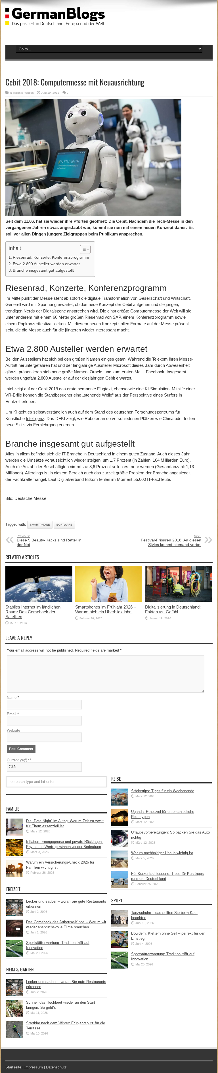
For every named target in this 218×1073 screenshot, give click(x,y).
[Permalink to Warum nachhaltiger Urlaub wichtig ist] (119, 866)
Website (13, 730)
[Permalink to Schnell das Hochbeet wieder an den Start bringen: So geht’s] (14, 1016)
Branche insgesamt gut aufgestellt (43, 270)
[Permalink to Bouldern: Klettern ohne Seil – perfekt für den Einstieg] (119, 947)
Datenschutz (56, 1067)
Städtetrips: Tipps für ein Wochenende (162, 791)
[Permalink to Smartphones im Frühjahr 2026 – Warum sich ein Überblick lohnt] (108, 600)
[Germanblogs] (55, 21)
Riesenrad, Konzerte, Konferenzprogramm (51, 257)
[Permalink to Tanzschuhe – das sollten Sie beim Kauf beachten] (119, 926)
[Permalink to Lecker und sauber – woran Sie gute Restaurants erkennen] (14, 915)
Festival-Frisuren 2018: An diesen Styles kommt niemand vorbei (171, 540)
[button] (82, 249)
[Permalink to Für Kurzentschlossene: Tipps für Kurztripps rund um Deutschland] (119, 887)
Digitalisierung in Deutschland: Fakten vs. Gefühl (173, 609)
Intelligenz (35, 418)
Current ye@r (19, 760)
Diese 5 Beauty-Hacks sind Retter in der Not (49, 540)
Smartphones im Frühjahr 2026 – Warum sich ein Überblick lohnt (105, 609)
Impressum (33, 1067)
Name (11, 697)
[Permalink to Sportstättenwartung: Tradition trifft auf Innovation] (14, 956)
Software (64, 524)
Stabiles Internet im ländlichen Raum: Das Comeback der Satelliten (32, 612)
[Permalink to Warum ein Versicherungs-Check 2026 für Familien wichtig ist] (14, 875)
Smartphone (40, 524)
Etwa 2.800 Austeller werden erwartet (46, 264)
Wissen (29, 92)
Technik (18, 92)
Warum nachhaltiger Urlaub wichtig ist (162, 853)
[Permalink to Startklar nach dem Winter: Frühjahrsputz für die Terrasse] (14, 1036)
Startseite (13, 1067)
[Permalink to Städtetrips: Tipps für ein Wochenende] (119, 804)
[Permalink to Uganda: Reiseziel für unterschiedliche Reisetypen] (119, 825)
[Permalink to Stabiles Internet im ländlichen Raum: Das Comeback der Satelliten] (38, 600)
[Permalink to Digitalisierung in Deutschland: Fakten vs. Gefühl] (178, 600)
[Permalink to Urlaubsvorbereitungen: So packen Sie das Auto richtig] (119, 845)
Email (11, 714)
